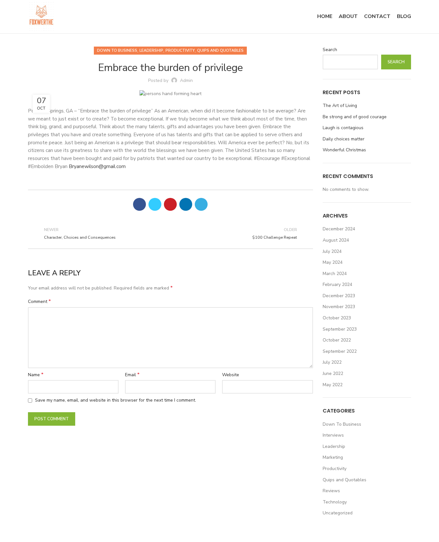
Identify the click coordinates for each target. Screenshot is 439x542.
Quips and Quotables (220, 50)
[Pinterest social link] (170, 204)
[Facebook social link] (139, 204)
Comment (39, 301)
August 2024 (336, 240)
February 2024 (337, 284)
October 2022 (337, 340)
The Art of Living (340, 105)
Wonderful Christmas (344, 150)
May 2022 (333, 385)
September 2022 (340, 351)
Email (132, 374)
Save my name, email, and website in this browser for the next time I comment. (115, 400)
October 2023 (337, 318)
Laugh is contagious (343, 128)
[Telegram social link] (201, 204)
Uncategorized (338, 513)
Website (230, 375)
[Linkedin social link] (185, 204)
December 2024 (339, 229)
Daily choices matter (343, 139)
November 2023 (339, 307)
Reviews (331, 491)
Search (330, 50)
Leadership (151, 50)
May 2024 (333, 262)
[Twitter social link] (154, 204)
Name (35, 374)
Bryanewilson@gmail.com (97, 166)
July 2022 (332, 362)
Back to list (170, 233)
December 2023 (339, 296)
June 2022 (333, 373)
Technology (335, 502)
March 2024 (335, 274)
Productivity (180, 50)
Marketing (333, 457)
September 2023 (340, 329)
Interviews (333, 435)
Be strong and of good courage (355, 117)
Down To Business (117, 50)
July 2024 (332, 251)
